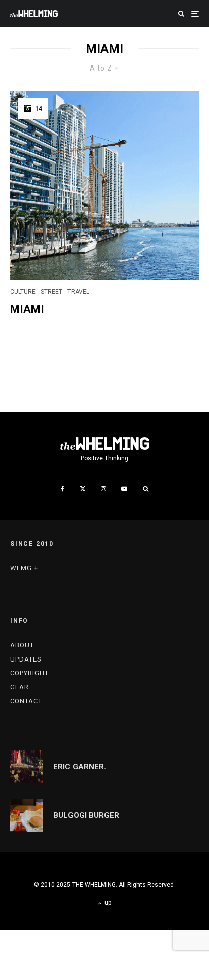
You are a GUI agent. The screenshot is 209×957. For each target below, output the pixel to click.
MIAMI (27, 309)
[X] (82, 489)
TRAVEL (78, 291)
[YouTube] (124, 489)
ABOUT (22, 645)
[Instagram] (103, 489)
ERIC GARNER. (79, 766)
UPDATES (26, 659)
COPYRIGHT (29, 673)
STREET (51, 291)
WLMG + (24, 568)
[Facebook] (62, 489)
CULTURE (23, 291)
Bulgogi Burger (86, 815)
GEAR (19, 687)
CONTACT (26, 701)
